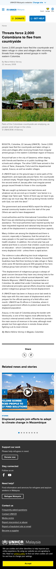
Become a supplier (10, 530)
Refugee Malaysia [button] (13, 496)
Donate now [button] (9, 457)
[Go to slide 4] (27, 433)
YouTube (9, 475)
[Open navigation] (3, 9)
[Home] (15, 9)
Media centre (8, 518)
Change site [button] (38, 2)
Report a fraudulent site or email (16, 526)
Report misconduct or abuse (14, 522)
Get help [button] (37, 19)
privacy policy (19, 554)
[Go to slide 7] (35, 433)
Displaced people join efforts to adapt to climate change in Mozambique (26, 421)
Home (4, 25)
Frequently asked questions (14, 509)
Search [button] (42, 11)
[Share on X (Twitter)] (24, 355)
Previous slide (4, 392)
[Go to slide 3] (24, 433)
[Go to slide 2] (22, 433)
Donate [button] (48, 11)
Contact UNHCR (9, 514)
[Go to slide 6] (32, 433)
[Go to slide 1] (19, 433)
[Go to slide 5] (30, 433)
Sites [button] (52, 11)
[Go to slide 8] (37, 433)
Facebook (3, 475)
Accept (28, 564)
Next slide (51, 392)
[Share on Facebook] (31, 355)
